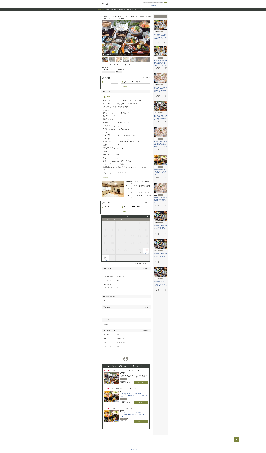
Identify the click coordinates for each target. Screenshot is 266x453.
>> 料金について (146, 77)
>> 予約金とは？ (147, 307)
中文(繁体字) (156, 2)
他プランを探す (146, 253)
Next (148, 38)
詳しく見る (140, 382)
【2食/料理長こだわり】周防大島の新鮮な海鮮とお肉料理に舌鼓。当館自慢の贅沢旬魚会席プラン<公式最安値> (160, 228)
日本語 (165, 2)
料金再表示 (126, 86)
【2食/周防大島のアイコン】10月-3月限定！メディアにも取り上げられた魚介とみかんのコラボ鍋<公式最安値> (133, 395)
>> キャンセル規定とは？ (145, 330)
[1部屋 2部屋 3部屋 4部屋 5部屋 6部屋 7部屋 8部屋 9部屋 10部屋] (125, 81)
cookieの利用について (133, 449)
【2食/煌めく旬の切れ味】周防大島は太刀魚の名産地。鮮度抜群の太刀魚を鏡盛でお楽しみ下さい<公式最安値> (160, 90)
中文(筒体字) (150, 2)
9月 (148, 216)
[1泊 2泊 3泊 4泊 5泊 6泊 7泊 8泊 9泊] (114, 82)
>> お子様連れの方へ (146, 268)
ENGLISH (145, 2)
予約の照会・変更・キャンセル (158, 5)
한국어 (161, 2)
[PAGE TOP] (236, 439)
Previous (103, 38)
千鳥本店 (104, 4)
